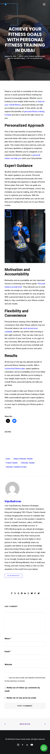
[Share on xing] (35, 593)
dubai (8, 459)
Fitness (31, 56)
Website (8, 664)
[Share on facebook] (11, 593)
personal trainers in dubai (16, 467)
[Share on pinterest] (21, 593)
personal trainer (27, 463)
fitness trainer (12, 463)
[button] (44, 4)
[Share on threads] (18, 593)
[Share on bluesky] (31, 593)
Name (8, 638)
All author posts (13, 575)
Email (8, 651)
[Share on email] (38, 593)
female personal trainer (23, 459)
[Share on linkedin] (25, 593)
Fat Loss (24, 56)
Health (10, 58)
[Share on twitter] (15, 593)
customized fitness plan (15, 368)
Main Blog (25, 724)
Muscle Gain (40, 56)
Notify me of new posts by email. (21, 698)
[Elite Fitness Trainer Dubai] (6, 4)
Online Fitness (19, 58)
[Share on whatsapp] (28, 593)
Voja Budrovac (36, 58)
